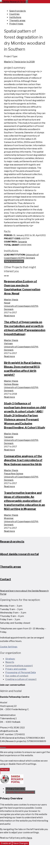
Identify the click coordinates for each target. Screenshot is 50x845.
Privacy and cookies (15, 669)
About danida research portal (19, 554)
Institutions (15, 17)
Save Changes (20, 843)
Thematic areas (17, 20)
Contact (5, 579)
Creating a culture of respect (21, 679)
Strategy (10, 658)
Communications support (19, 665)
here (29, 838)
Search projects (17, 11)
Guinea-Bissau (11, 384)
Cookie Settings (8, 646)
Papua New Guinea (13, 473)
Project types (16, 23)
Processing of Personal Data (20, 672)
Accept (5, 769)
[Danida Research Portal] (13, 1)
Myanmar (9, 518)
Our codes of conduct (16, 675)
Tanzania (22, 241)
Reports (9, 662)
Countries (14, 14)
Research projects (12, 541)
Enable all (6, 843)
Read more (9, 315)
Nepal (7, 303)
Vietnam (8, 343)
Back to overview (14, 261)
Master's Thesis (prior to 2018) (19, 61)
